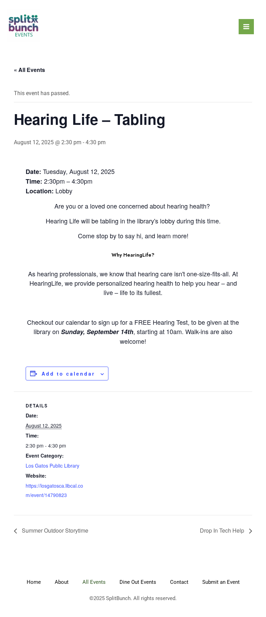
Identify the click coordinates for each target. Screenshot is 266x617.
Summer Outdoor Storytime (54, 530)
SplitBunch (118, 598)
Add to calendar (68, 373)
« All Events (29, 70)
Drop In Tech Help (223, 530)
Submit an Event (221, 582)
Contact (179, 582)
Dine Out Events (137, 582)
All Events (94, 582)
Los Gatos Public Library (52, 465)
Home (34, 582)
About (62, 582)
